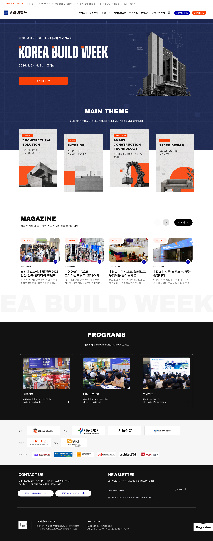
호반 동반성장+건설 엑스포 (64, 4)
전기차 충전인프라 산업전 (109, 4)
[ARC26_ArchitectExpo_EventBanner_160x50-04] (128, 454)
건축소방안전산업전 (87, 4)
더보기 (183, 222)
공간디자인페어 (129, 4)
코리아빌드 (31, 4)
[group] (40, 262)
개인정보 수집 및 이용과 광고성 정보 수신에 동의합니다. (133, 497)
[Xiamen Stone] (63, 454)
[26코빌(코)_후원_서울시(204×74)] (88, 430)
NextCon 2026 (44, 4)
